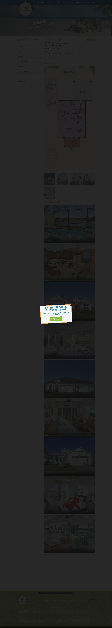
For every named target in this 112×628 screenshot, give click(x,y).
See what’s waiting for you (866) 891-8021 (56, 318)
